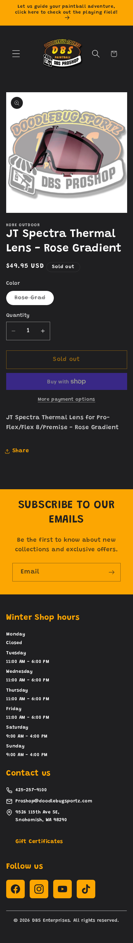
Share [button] (20, 451)
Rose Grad (34, 300)
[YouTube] (62, 889)
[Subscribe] (111, 572)
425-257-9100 (31, 790)
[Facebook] (15, 889)
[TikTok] (86, 889)
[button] (16, 54)
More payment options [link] (66, 399)
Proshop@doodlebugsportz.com (53, 801)
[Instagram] (39, 889)
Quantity (18, 315)
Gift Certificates (39, 842)
